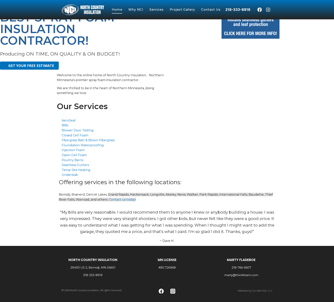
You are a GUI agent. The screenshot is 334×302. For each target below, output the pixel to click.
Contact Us (210, 9)
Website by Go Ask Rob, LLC (255, 290)
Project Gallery (182, 9)
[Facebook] (259, 9)
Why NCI (135, 9)
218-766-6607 (241, 267)
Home (117, 9)
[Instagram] (268, 9)
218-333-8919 (92, 275)
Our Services (82, 106)
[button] (171, 69)
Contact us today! (122, 199)
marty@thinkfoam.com (241, 275)
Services (156, 9)
